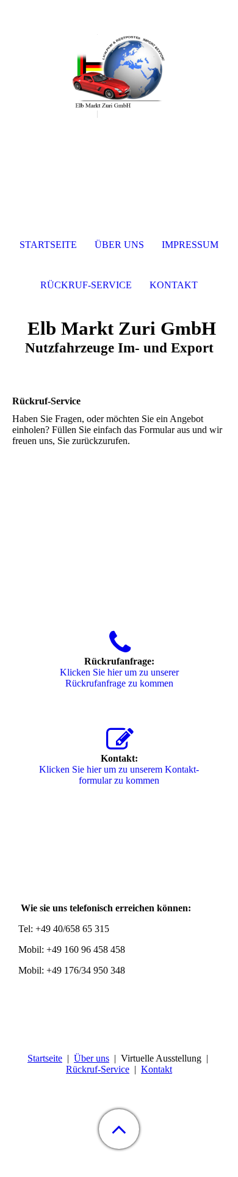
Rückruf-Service (97, 1069)
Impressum (190, 244)
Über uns (91, 1058)
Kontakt (156, 1069)
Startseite (44, 1058)
